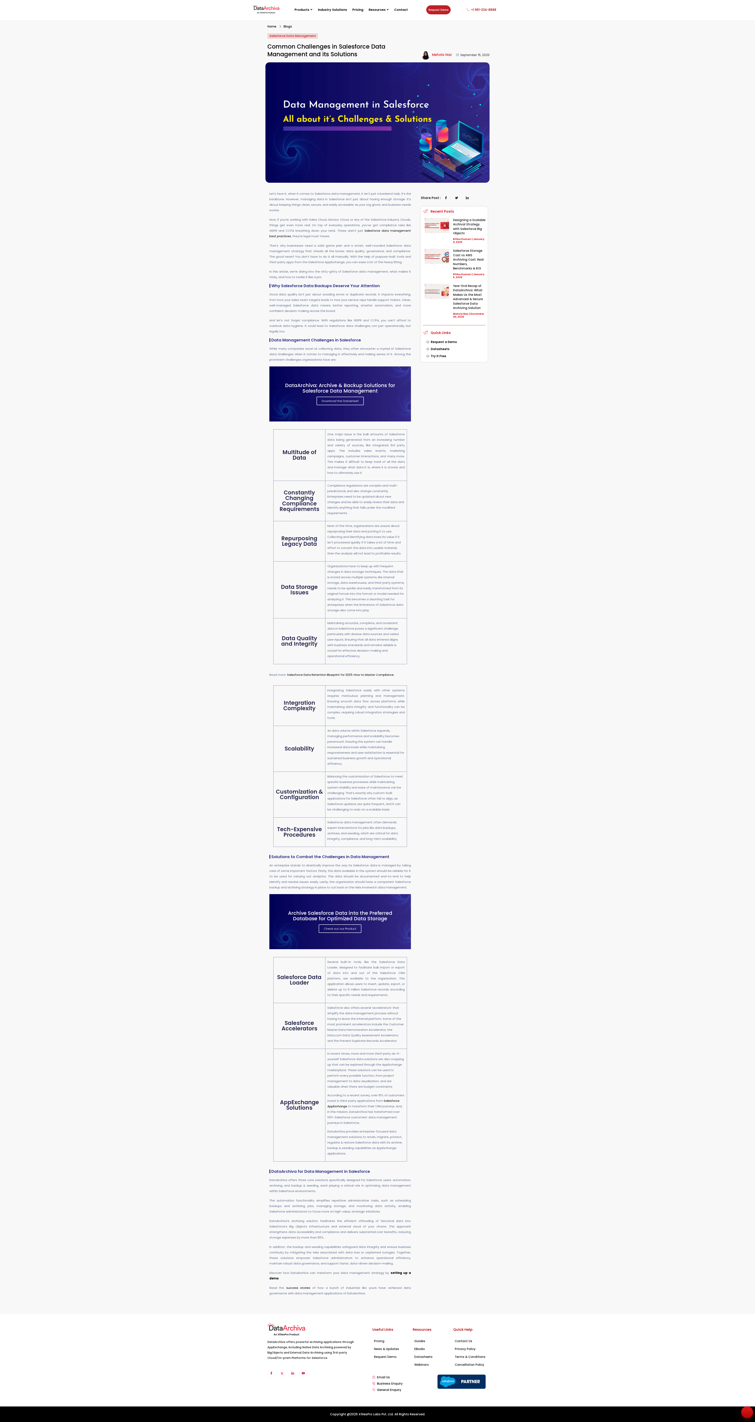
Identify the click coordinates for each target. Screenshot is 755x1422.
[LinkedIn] (292, 1373)
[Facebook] (271, 1373)
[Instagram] (303, 1373)
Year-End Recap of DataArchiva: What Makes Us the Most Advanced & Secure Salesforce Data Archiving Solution (468, 297)
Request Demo (438, 10)
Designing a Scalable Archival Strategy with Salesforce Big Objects (469, 226)
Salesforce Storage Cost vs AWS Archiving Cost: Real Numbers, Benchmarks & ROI (468, 259)
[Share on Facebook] (446, 198)
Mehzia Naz (442, 54)
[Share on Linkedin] (467, 198)
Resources (377, 9)
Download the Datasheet (340, 401)
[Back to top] (747, 1412)
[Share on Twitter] (457, 198)
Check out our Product (340, 929)
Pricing (357, 9)
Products (302, 9)
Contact (401, 9)
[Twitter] (282, 1373)
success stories (298, 1288)
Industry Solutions (332, 9)
